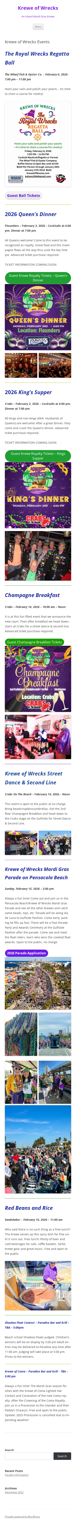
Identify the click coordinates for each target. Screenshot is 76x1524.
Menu (38, 26)
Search (9, 1450)
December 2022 (14, 1492)
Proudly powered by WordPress (22, 1516)
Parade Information (17, 1475)
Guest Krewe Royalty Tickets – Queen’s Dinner (38, 277)
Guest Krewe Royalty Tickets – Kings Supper (38, 455)
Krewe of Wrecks (38, 8)
